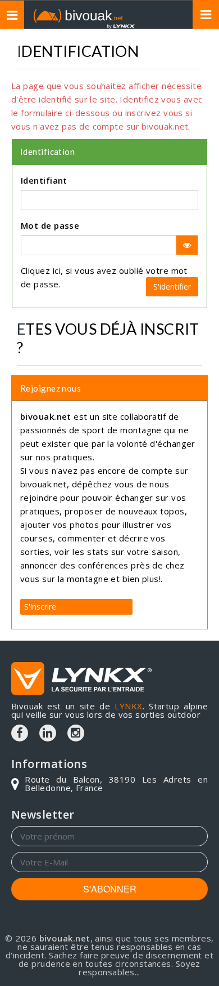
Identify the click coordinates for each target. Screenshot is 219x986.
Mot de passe (50, 225)
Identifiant (44, 180)
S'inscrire (40, 606)
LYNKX (128, 706)
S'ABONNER (109, 888)
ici (57, 270)
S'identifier (172, 286)
